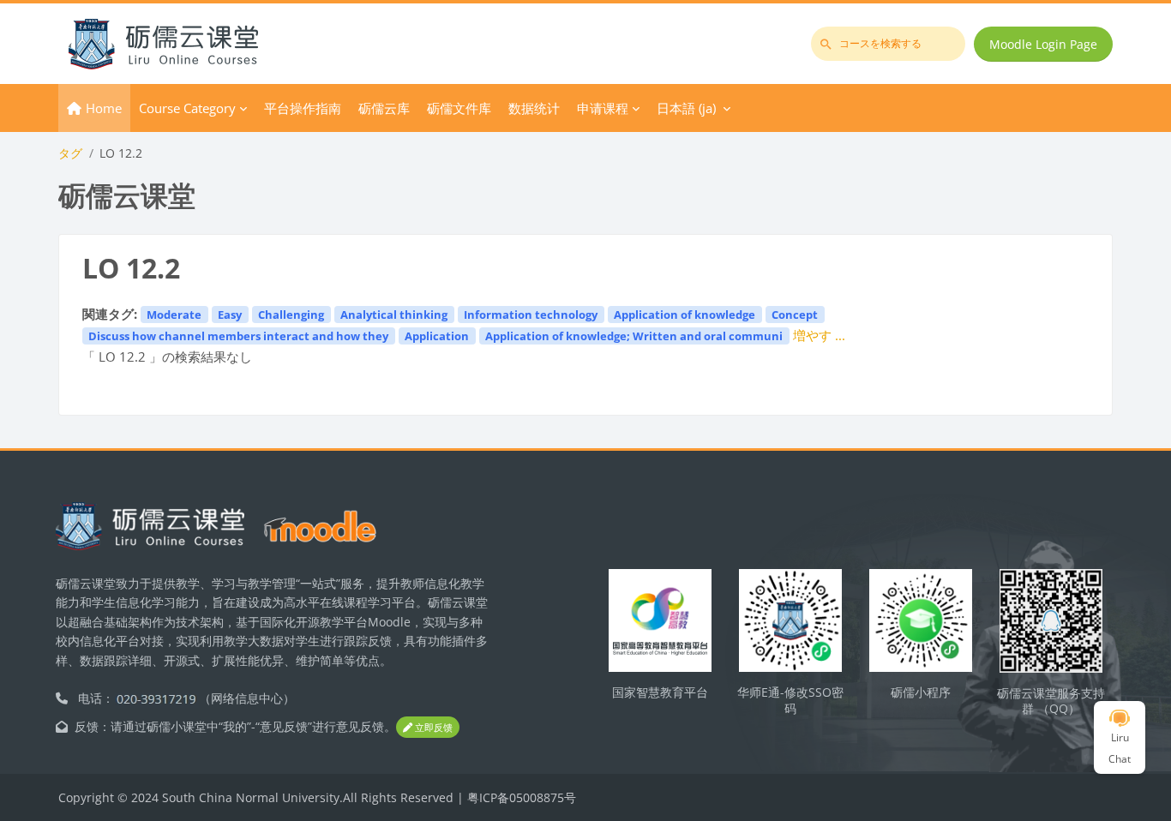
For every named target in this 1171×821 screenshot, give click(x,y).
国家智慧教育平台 (660, 692)
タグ (70, 153)
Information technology (531, 314)
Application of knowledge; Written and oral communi (634, 336)
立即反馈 (432, 727)
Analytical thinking (393, 314)
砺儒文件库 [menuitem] (459, 108)
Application (437, 336)
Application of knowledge (684, 314)
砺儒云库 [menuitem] (384, 108)
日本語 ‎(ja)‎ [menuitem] (686, 108)
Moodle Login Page (1043, 44)
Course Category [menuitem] (187, 108)
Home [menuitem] (104, 108)
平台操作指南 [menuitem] (302, 108)
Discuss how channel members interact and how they (238, 336)
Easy (230, 314)
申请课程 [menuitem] (602, 108)
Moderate (174, 314)
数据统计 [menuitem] (534, 108)
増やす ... (819, 335)
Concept (795, 314)
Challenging (291, 314)
